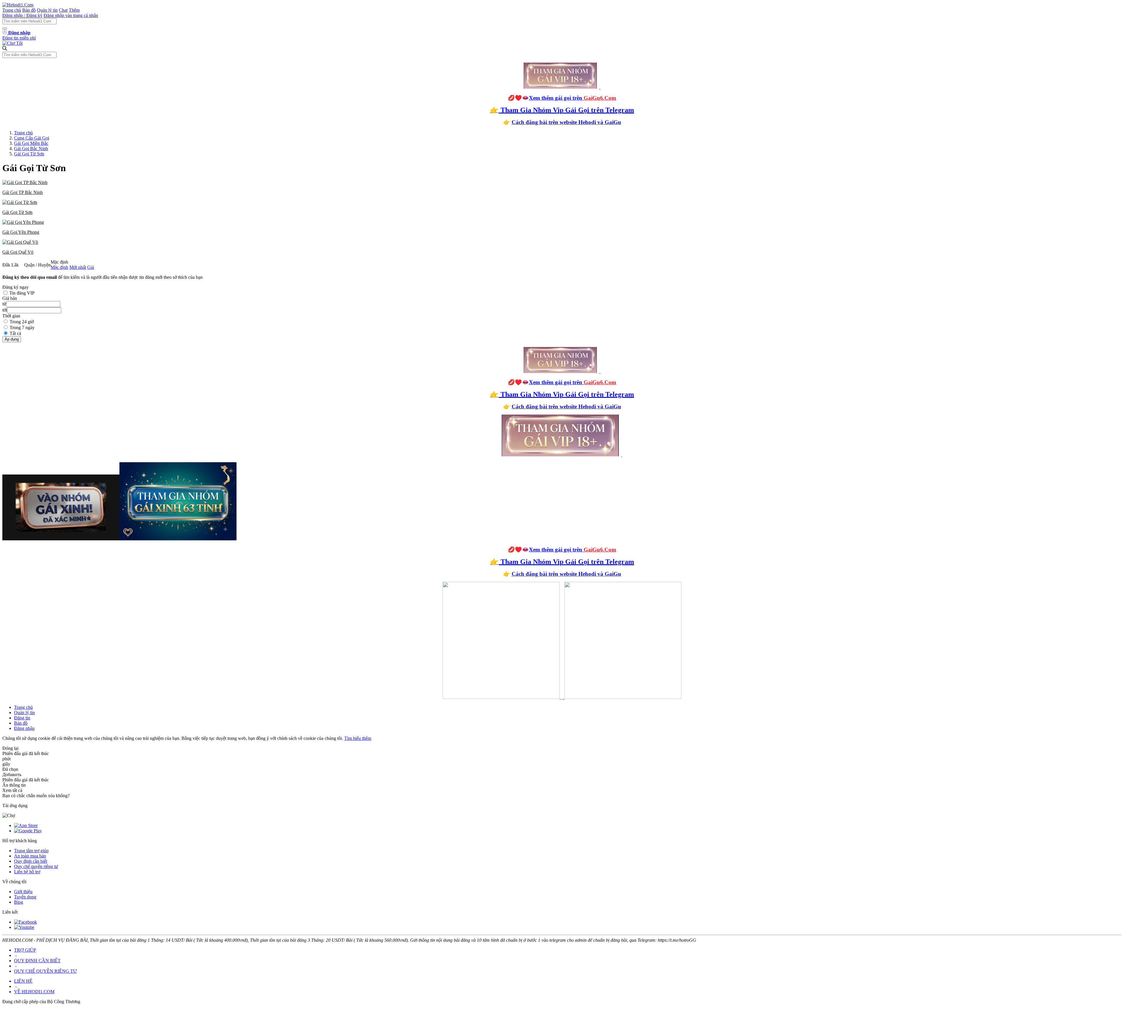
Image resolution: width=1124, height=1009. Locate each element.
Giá (90, 267)
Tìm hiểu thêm (357, 738)
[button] (562, 187)
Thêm (74, 10)
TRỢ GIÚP (25, 950)
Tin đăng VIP (22, 293)
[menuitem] (562, 187)
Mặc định (59, 267)
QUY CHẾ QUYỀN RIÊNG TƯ (45, 971)
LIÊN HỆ (23, 981)
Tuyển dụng (25, 896)
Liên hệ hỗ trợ (27, 871)
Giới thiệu (23, 891)
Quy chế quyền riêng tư (36, 866)
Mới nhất (77, 267)
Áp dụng (12, 339)
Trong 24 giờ (22, 321)
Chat (63, 10)
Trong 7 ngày (22, 327)
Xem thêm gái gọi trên (572, 98)
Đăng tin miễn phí (19, 37)
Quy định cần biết (30, 861)
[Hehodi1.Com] (17, 4)
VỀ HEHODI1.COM (34, 991)
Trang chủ (11, 10)
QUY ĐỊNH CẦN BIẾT (37, 960)
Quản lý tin (47, 10)
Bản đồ (29, 10)
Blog (18, 902)
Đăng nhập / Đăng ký (22, 15)
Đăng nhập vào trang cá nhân (71, 15)
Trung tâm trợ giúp (31, 850)
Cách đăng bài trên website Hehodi (554, 122)
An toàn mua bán (30, 855)
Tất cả (15, 333)
